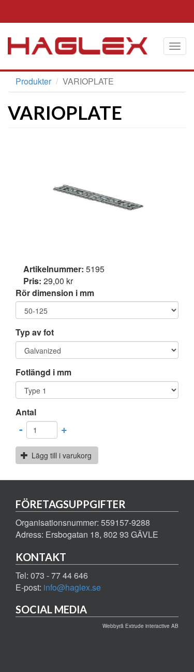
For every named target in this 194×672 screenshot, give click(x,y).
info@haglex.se (72, 587)
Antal (26, 412)
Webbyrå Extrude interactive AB (140, 625)
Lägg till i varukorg (60, 455)
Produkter (33, 81)
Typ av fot (35, 332)
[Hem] (85, 45)
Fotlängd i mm (43, 372)
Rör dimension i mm (55, 293)
